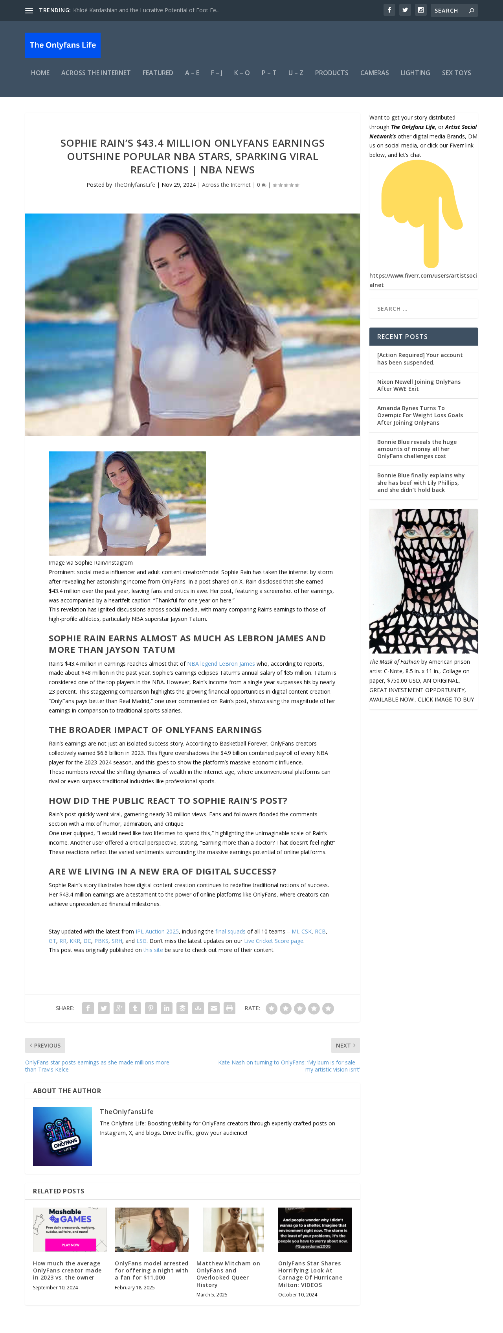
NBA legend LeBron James (221, 663)
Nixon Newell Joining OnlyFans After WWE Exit (419, 385)
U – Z (295, 73)
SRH (117, 941)
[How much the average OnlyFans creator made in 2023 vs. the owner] (70, 1230)
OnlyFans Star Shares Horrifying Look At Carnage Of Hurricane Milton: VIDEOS (310, 1274)
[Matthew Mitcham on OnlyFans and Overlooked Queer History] (233, 1230)
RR (62, 941)
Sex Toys (456, 73)
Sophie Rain (236, 572)
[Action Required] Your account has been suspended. (420, 358)
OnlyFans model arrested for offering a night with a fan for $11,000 (152, 1270)
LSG (141, 941)
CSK (306, 931)
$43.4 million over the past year (89, 591)
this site (153, 950)
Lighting (415, 73)
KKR (75, 941)
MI (295, 931)
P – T (269, 73)
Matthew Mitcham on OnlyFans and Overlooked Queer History (228, 1274)
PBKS (101, 941)
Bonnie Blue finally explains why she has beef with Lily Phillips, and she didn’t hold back (421, 482)
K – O (242, 73)
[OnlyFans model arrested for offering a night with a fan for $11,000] (152, 1230)
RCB (320, 931)
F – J (216, 73)
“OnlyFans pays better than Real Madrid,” (101, 701)
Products (332, 73)
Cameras (374, 73)
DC (87, 941)
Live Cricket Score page (273, 941)
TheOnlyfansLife (134, 184)
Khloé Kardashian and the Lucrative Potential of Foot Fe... (146, 10)
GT (52, 941)
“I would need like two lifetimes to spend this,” (155, 833)
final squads (230, 931)
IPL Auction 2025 (157, 931)
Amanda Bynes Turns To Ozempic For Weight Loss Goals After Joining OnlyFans (420, 415)
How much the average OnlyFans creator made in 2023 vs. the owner (67, 1270)
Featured (158, 73)
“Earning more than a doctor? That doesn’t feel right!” (267, 842)
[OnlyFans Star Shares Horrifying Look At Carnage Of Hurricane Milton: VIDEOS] (315, 1230)
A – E (192, 73)
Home (40, 73)
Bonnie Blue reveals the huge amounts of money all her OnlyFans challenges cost (417, 449)
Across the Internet (96, 73)
